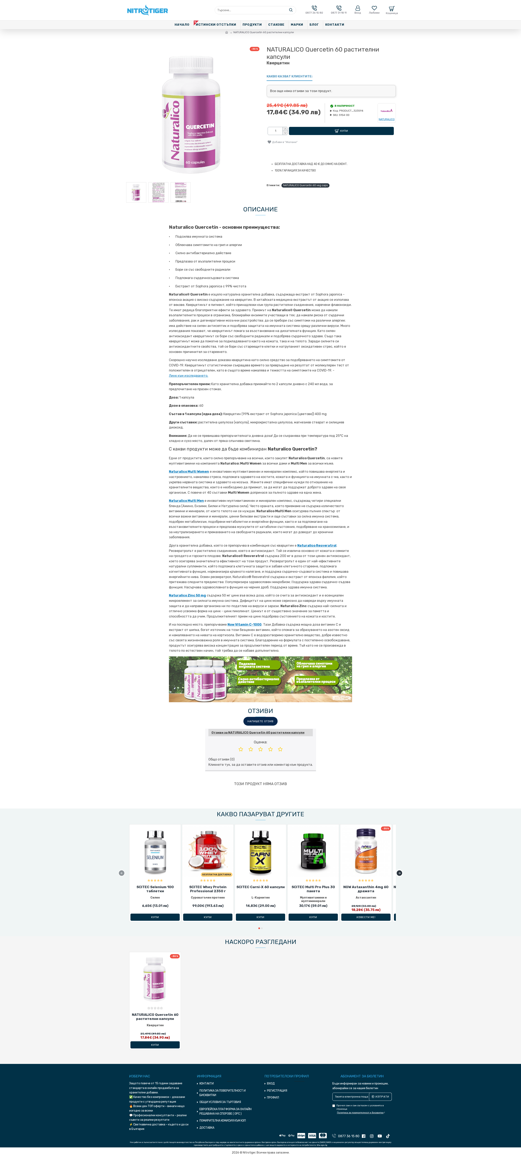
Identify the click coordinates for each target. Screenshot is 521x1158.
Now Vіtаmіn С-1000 (245, 624)
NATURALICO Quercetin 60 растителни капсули (155, 1017)
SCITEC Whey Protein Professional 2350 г (208, 889)
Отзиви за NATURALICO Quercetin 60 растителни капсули (257, 732)
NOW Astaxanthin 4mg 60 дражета (366, 889)
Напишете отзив (260, 721)
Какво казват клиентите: (289, 76)
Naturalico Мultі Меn (186, 501)
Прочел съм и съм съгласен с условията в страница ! (360, 1109)
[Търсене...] (291, 10)
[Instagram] (373, 1137)
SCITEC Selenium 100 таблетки (155, 889)
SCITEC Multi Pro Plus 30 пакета (313, 889)
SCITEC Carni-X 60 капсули (260, 887)
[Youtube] (381, 1137)
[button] (121, 873)
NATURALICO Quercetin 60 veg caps (305, 185)
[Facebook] (364, 1137)
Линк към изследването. (188, 376)
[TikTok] (389, 1137)
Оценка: (260, 742)
